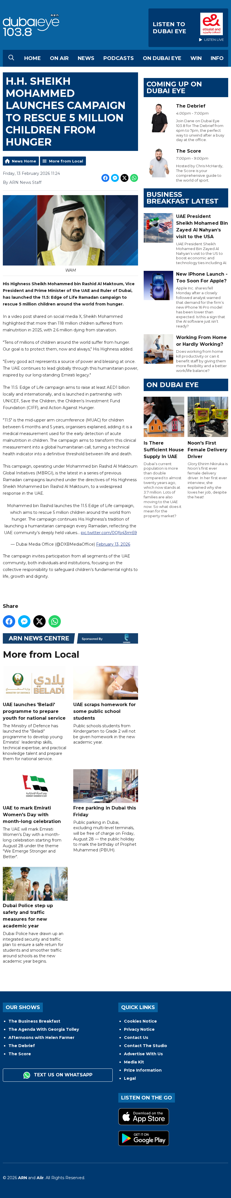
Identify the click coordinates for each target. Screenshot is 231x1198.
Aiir (40, 1177)
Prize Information (143, 1070)
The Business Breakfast (34, 1021)
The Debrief (21, 1045)
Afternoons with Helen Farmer (41, 1037)
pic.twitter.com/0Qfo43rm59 (109, 532)
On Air (59, 58)
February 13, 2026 (113, 544)
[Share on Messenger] (115, 178)
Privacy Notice (139, 1029)
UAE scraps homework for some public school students (104, 711)
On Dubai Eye (162, 58)
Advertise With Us (143, 1053)
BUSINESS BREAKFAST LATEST (182, 197)
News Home (24, 161)
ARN (22, 1177)
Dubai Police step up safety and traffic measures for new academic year (28, 916)
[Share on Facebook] (105, 178)
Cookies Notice (140, 1021)
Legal (130, 1078)
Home (32, 58)
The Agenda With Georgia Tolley (43, 1029)
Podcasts (118, 58)
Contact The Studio (145, 1045)
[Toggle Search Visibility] (11, 58)
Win (196, 58)
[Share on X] (124, 178)
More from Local (66, 161)
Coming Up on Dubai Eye (174, 87)
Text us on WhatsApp (62, 1074)
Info (217, 58)
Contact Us (136, 1037)
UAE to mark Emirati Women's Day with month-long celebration (32, 814)
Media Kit (134, 1062)
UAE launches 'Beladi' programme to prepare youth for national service (34, 711)
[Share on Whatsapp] (134, 178)
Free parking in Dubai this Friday (104, 811)
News (86, 58)
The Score (19, 1053)
